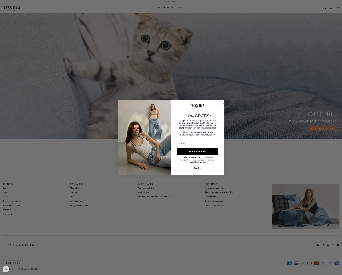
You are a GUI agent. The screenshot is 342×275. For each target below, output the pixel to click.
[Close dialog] (221, 103)
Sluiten (197, 168)
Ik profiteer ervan (197, 151)
